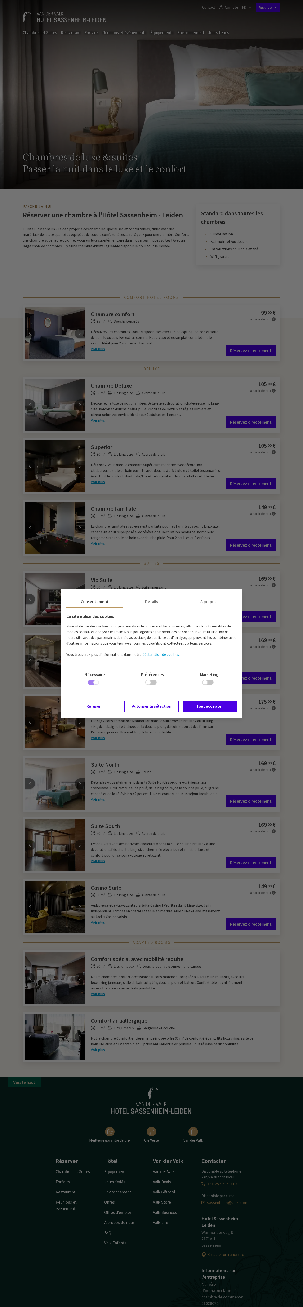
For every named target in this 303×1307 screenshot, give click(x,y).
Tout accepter (209, 706)
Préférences (152, 674)
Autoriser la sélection (151, 706)
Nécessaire (95, 674)
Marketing (209, 674)
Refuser (93, 706)
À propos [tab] (208, 601)
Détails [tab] (151, 601)
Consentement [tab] (95, 601)
